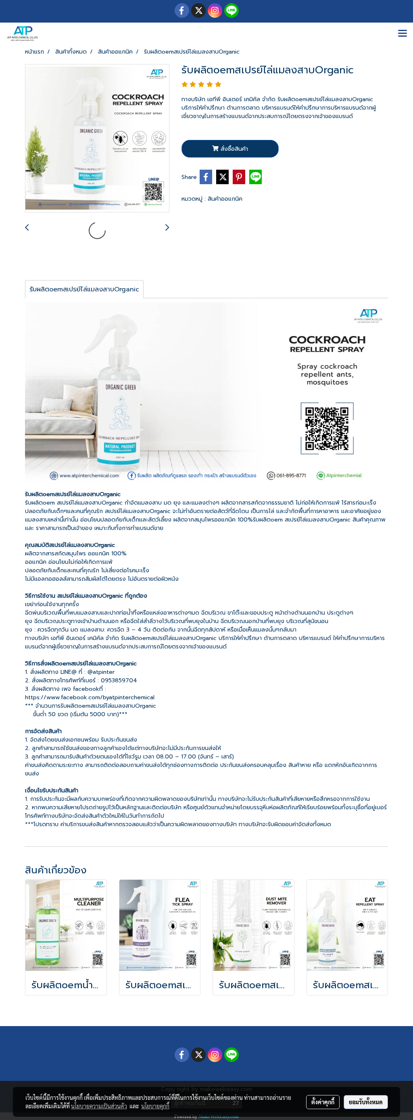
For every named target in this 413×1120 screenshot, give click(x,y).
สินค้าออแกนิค (225, 199)
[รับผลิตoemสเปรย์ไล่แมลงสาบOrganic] (97, 138)
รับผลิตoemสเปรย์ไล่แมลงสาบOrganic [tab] (84, 289)
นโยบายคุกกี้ (155, 1106)
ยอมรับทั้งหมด (366, 1101)
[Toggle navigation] (402, 34)
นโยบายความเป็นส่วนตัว (99, 1106)
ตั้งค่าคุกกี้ (322, 1101)
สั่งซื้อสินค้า (233, 149)
